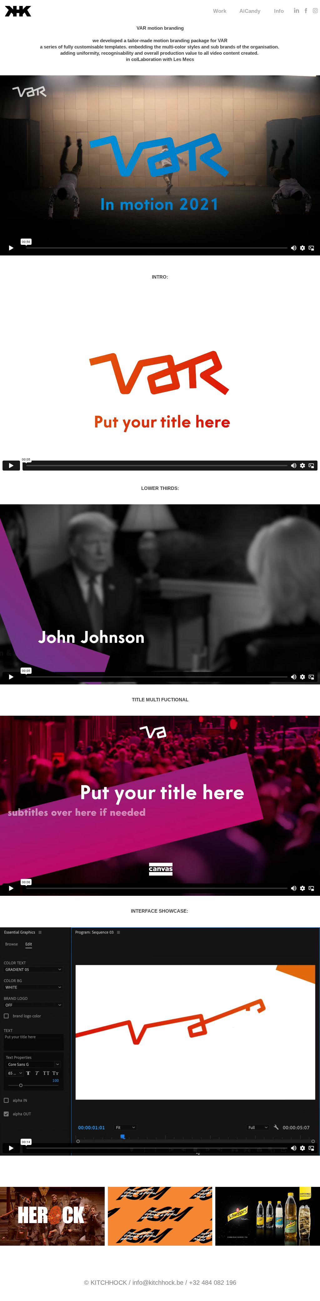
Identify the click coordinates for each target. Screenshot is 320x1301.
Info (279, 11)
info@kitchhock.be (157, 1282)
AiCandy (249, 11)
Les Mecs (183, 59)
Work (219, 11)
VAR (223, 40)
